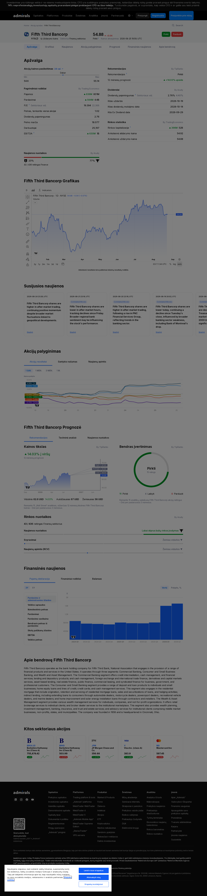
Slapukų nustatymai (93, 884)
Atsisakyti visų (94, 877)
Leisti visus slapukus (94, 870)
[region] (58, 878)
